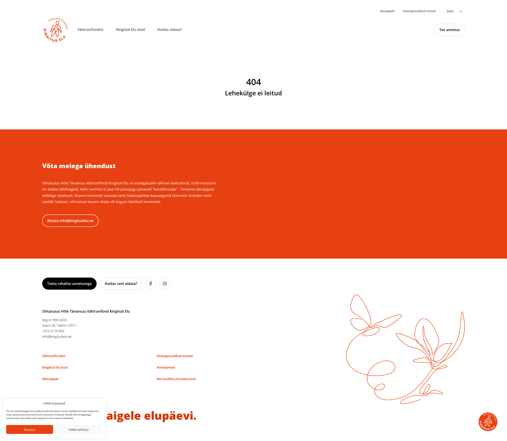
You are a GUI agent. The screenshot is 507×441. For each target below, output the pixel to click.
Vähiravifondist (90, 29)
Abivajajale (387, 11)
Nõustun (29, 430)
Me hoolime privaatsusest (176, 379)
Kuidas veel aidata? (121, 283)
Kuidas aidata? (169, 29)
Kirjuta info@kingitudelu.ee (70, 220)
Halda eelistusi (79, 430)
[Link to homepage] (56, 30)
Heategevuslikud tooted (419, 11)
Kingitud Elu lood (130, 29)
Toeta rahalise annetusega (69, 283)
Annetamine (166, 367)
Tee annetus (449, 29)
